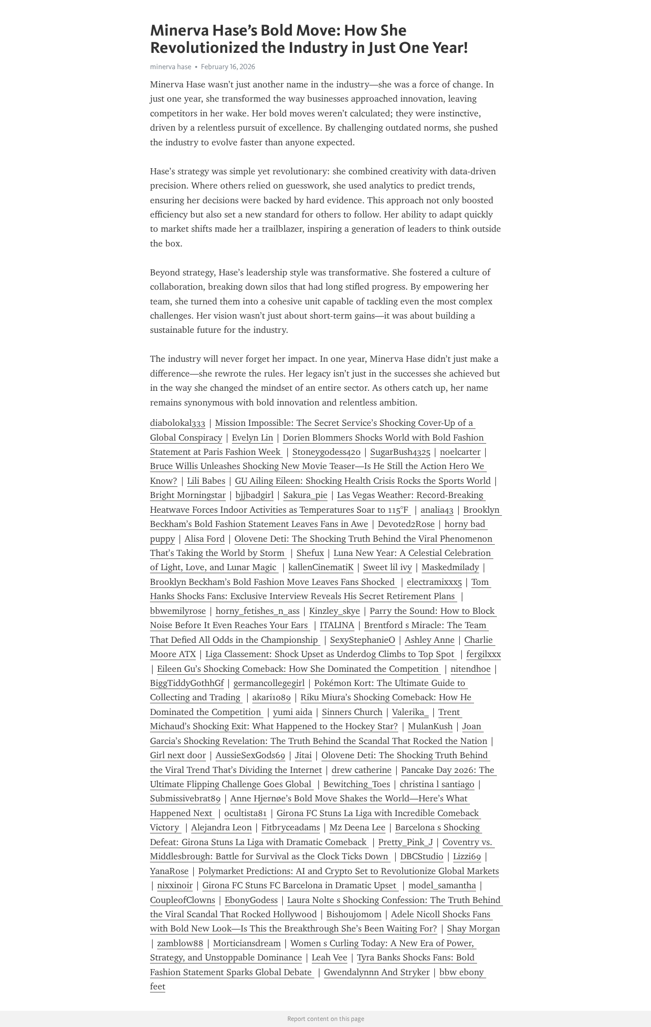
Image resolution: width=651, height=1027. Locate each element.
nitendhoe (471, 668)
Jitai (303, 755)
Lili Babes (206, 480)
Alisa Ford (205, 538)
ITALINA (337, 625)
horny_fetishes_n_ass (258, 610)
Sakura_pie (305, 495)
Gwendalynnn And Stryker (377, 972)
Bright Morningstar (188, 495)
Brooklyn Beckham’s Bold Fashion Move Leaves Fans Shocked (273, 581)
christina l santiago (437, 784)
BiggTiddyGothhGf (187, 683)
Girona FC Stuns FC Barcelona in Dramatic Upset (300, 885)
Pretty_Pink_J (405, 842)
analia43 (437, 509)
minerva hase (170, 66)
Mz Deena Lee (358, 827)
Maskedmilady (450, 567)
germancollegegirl (269, 683)
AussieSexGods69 (250, 755)
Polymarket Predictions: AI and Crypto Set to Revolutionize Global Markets (348, 871)
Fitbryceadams (290, 827)
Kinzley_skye (334, 610)
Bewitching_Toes (356, 784)
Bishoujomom (354, 914)
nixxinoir (175, 885)
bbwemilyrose (178, 610)
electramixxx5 (434, 581)
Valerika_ (410, 712)
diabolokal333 (177, 422)
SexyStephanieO (362, 639)
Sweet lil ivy (387, 567)
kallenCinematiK (320, 567)
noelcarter (460, 451)
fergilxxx (483, 654)
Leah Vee (329, 957)
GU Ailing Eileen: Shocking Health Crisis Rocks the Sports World (363, 480)
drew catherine (362, 769)
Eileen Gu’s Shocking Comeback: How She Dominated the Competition (299, 668)
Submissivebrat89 (185, 798)
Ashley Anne (430, 639)
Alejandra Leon (221, 827)
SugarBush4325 (400, 451)
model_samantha (442, 885)
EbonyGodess (251, 900)
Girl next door (178, 755)
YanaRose (169, 871)
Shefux (310, 552)
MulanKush (430, 726)
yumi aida (292, 712)
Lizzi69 (467, 856)
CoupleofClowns (182, 900)
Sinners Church (352, 712)
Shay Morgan (473, 928)
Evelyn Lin (252, 437)
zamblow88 (180, 943)
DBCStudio (421, 856)
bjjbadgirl (254, 495)
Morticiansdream (247, 943)
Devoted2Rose (406, 524)
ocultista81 (245, 813)
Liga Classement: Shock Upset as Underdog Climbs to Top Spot (331, 654)
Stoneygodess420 (326, 451)
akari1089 (271, 697)
